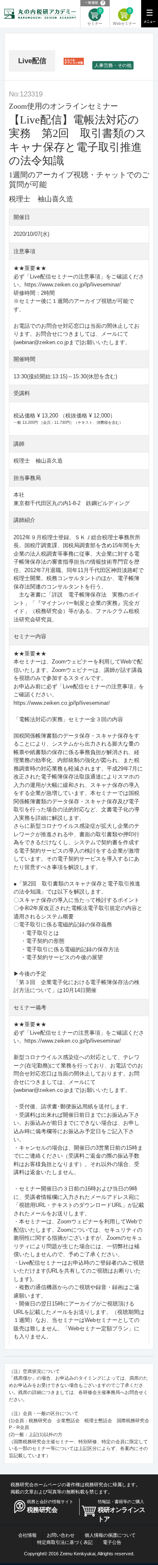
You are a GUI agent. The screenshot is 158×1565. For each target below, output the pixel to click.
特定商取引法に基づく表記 (65, 1542)
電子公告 (112, 1542)
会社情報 (27, 1535)
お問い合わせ (61, 1535)
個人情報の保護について (110, 1535)
